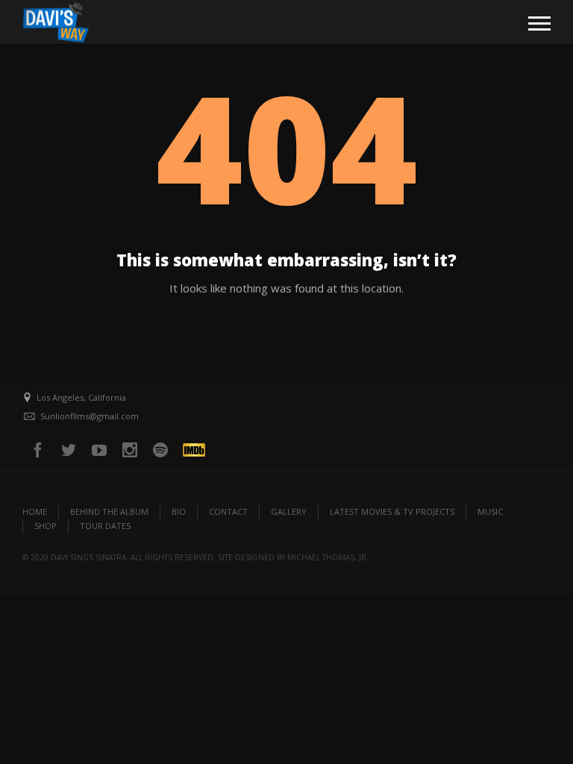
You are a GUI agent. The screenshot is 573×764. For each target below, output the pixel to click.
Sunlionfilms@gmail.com (89, 416)
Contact (228, 511)
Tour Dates (105, 525)
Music (490, 511)
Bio (179, 511)
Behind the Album (109, 511)
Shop (45, 525)
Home (34, 511)
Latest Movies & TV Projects (392, 511)
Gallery (289, 511)
